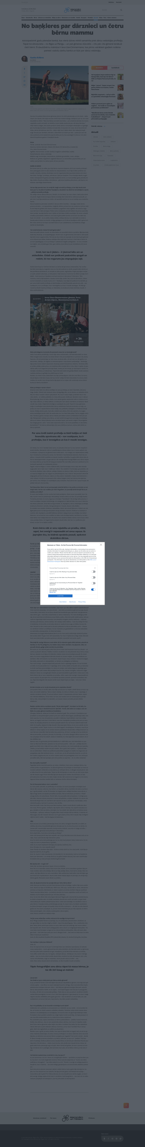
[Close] (101, 545)
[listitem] (72, 568)
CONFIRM (60, 596)
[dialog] (72, 573)
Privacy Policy (82, 601)
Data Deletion (63, 601)
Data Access (72, 601)
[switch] (93, 572)
